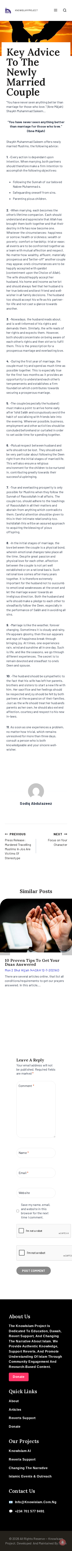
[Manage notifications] (62, 1542)
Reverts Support (22, 1418)
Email (23, 1172)
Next (67, 950)
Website (24, 1193)
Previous (5, 950)
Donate (19, 1376)
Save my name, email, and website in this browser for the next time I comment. (35, 1211)
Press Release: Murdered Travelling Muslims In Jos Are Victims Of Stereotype (18, 846)
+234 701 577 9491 (30, 1511)
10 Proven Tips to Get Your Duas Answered (32, 962)
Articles (15, 1409)
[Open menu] (55, 10)
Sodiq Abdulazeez (36, 803)
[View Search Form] (64, 10)
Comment (26, 1086)
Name (24, 1152)
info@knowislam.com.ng (36, 1502)
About (14, 1401)
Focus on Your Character (57, 839)
